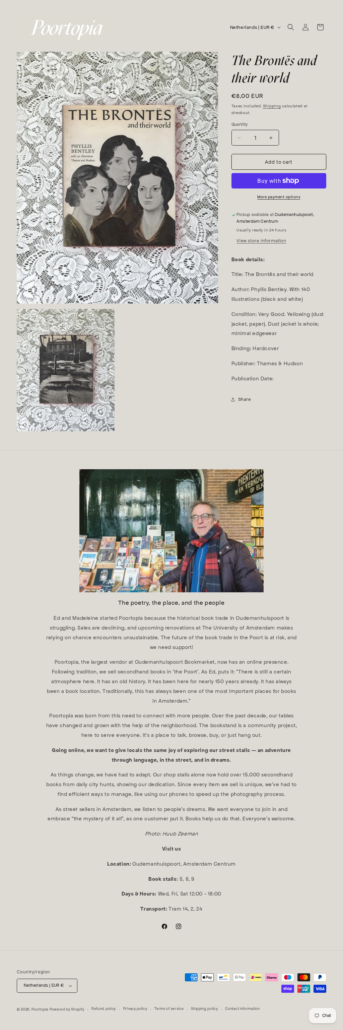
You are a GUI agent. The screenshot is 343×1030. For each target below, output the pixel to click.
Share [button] (244, 399)
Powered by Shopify (67, 1009)
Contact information (242, 1009)
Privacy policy (135, 1009)
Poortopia (39, 1009)
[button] (290, 27)
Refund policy (103, 1009)
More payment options (278, 197)
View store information (261, 240)
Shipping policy (204, 1009)
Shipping (272, 106)
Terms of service (169, 1009)
